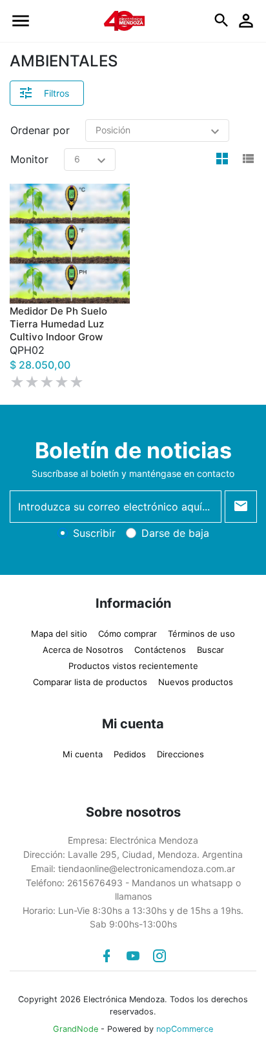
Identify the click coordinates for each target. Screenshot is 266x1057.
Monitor (29, 159)
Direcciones (180, 751)
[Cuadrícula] (222, 159)
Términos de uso (201, 630)
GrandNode (75, 1026)
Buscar (210, 646)
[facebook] (106, 952)
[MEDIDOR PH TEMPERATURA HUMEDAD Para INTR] (70, 244)
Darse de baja (175, 529)
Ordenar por (40, 130)
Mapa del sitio (59, 630)
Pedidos (130, 751)
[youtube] (133, 952)
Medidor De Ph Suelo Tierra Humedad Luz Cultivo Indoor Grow (58, 338)
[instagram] (159, 952)
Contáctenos (160, 646)
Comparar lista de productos (90, 679)
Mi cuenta (83, 751)
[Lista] (248, 159)
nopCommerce (184, 1026)
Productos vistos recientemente (133, 662)
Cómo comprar (127, 630)
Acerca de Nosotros (83, 646)
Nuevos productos (195, 679)
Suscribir (94, 529)
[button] (21, 21)
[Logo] (125, 20)
